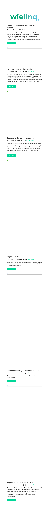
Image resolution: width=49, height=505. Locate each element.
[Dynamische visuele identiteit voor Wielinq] (24, 17)
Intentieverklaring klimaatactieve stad (23, 371)
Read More (11, 86)
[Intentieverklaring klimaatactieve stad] (24, 320)
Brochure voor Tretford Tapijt (19, 69)
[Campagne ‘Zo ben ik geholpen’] (24, 113)
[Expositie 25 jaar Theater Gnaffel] (24, 432)
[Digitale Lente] (24, 207)
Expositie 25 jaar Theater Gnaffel (21, 482)
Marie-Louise (29, 30)
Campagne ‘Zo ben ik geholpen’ (20, 138)
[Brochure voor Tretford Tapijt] (24, 57)
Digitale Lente (13, 257)
